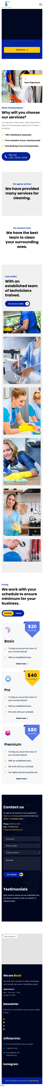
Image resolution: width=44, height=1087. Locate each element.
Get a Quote (11, 874)
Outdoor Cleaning (21, 426)
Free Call (13, 155)
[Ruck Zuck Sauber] (7, 4)
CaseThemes (33, 1081)
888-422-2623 (15, 824)
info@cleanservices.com (13, 830)
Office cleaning (15, 329)
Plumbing (13, 557)
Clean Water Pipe (21, 553)
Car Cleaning (18, 324)
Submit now (20, 50)
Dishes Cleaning (20, 375)
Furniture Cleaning (21, 476)
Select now (21, 664)
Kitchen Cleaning (21, 527)
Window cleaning (16, 379)
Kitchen (13, 531)
